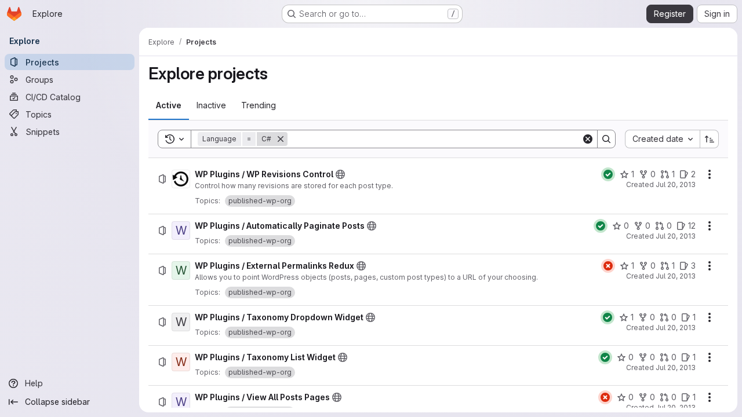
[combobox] (662, 139)
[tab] (168, 105)
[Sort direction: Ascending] (709, 139)
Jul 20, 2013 (676, 184)
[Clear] (588, 139)
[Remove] (281, 139)
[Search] (606, 139)
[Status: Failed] (608, 266)
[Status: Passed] (608, 174)
